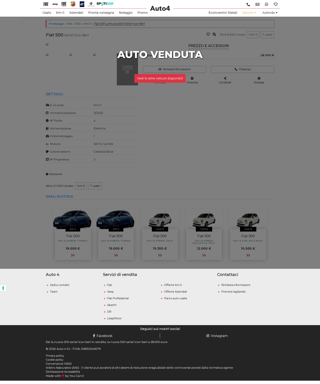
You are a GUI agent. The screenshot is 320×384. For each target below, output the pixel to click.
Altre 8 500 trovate (232, 34)
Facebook (104, 336)
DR (109, 311)
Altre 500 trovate (59, 185)
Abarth (111, 305)
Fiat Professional (118, 298)
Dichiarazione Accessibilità (63, 371)
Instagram (219, 336)
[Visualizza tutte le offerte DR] (83, 4)
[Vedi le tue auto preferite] (274, 4)
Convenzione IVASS (59, 363)
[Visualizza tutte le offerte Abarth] (74, 4)
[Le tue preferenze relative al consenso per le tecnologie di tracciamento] (3, 288)
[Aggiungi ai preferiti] (208, 34)
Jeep (110, 291)
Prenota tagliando (233, 291)
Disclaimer (55, 174)
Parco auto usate (175, 298)
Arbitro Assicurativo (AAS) (62, 367)
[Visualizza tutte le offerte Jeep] (56, 4)
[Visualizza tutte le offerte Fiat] (47, 4)
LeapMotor (114, 318)
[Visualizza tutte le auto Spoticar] (106, 4)
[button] (256, 4)
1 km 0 (253, 34)
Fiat (109, 285)
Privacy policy (55, 355)
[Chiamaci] (248, 4)
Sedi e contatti (59, 285)
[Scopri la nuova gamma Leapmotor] (92, 4)
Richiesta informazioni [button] (235, 285)
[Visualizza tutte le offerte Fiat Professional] (65, 4)
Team (54, 291)
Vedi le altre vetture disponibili (160, 78)
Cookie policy (54, 359)
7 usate (267, 34)
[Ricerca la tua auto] (214, 34)
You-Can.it (76, 375)
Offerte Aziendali (175, 291)
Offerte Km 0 (173, 285)
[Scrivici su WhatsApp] (265, 4)
